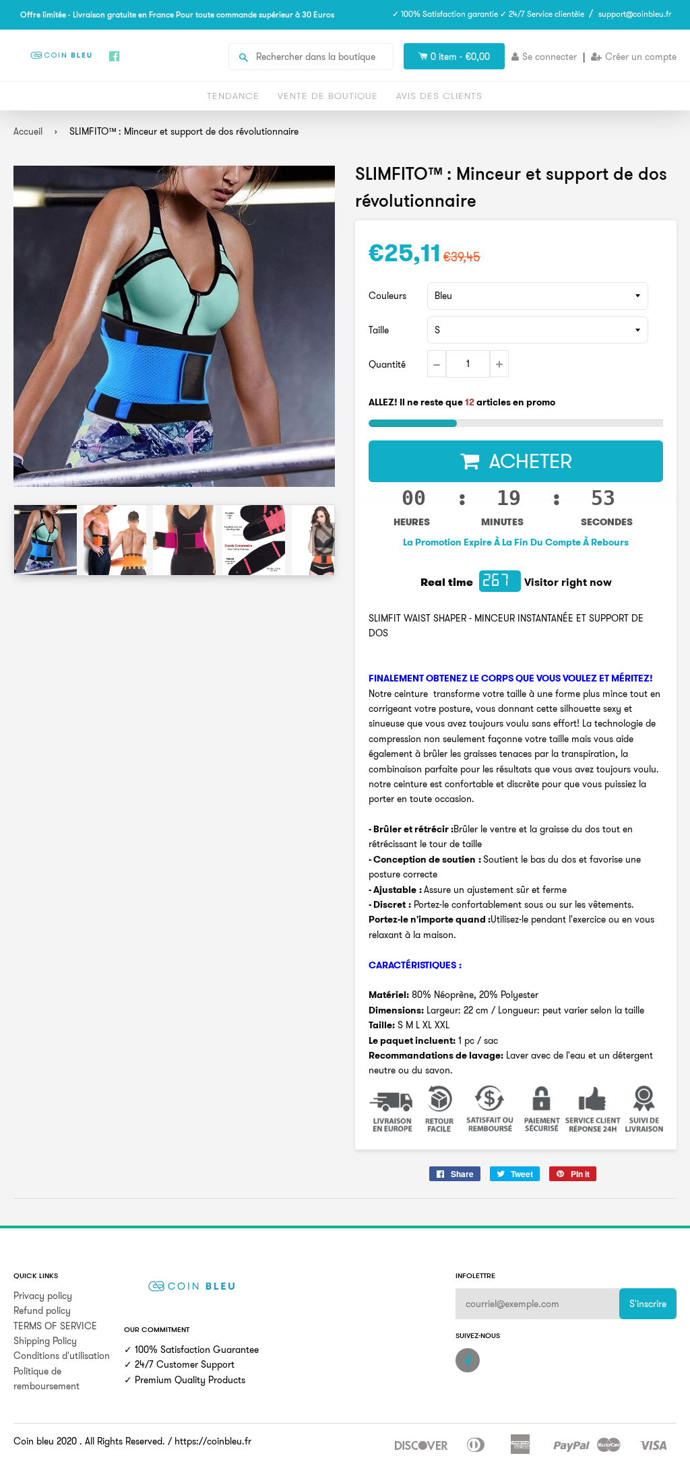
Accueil (27, 131)
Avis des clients (439, 96)
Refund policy (42, 1310)
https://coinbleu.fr (213, 1441)
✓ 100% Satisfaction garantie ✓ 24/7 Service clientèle (488, 14)
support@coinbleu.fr (634, 14)
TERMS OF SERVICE (55, 1326)
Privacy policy (42, 1296)
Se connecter (549, 57)
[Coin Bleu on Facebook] (468, 1360)
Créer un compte (641, 57)
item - (460, 57)
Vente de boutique (328, 96)
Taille (379, 330)
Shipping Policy (45, 1341)
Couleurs (387, 296)
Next (323, 539)
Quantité (387, 364)
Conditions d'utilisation (61, 1356)
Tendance (233, 96)
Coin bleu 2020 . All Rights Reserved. (89, 1441)
